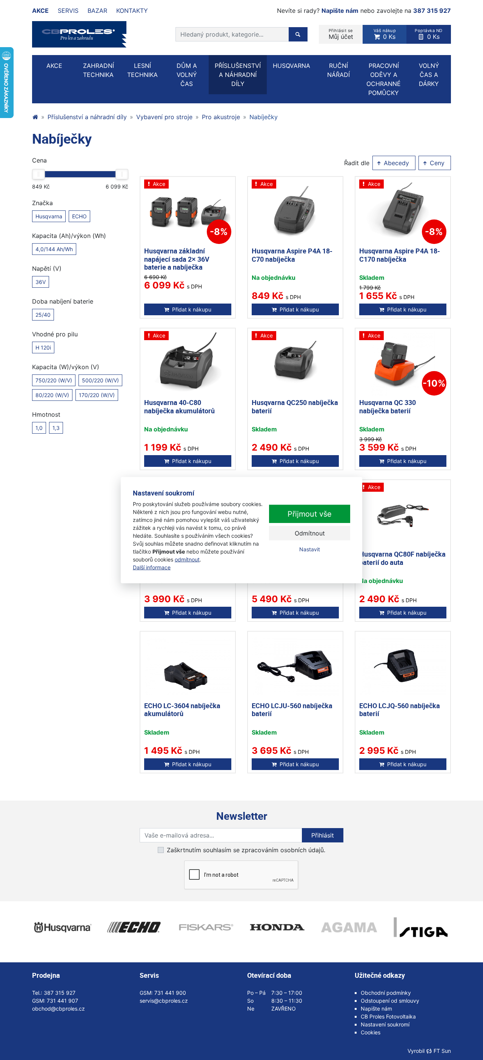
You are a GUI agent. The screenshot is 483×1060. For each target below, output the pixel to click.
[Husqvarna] (62, 927)
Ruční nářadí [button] (338, 70)
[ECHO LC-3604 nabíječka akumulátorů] (187, 666)
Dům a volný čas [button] (187, 74)
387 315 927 (432, 10)
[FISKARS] (205, 927)
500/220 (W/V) (100, 380)
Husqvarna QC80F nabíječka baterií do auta (402, 558)
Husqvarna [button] (291, 65)
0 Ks (385, 34)
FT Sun (442, 1051)
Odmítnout (310, 533)
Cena (39, 160)
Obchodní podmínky (386, 992)
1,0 (39, 428)
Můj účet (341, 34)
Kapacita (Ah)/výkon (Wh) (69, 235)
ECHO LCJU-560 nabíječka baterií (292, 709)
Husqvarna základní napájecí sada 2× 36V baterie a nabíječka (176, 259)
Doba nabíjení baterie (62, 301)
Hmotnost (46, 414)
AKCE (54, 65)
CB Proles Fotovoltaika (388, 1016)
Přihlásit (322, 835)
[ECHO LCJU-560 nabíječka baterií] (295, 666)
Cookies (370, 1032)
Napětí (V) (47, 268)
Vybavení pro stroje (164, 117)
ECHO (79, 216)
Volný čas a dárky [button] (429, 74)
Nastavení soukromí (385, 1024)
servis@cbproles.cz (164, 1000)
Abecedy (395, 163)
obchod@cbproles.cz (58, 1008)
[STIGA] (421, 927)
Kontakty (132, 10)
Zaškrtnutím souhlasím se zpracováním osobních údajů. (246, 850)
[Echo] (134, 927)
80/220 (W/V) (52, 395)
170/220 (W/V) (97, 395)
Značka (42, 203)
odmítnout (187, 559)
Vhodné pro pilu (55, 334)
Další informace (152, 567)
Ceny (436, 163)
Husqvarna (48, 216)
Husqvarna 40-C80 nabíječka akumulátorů (179, 406)
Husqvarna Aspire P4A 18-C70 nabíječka (292, 255)
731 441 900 (170, 992)
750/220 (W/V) (53, 380)
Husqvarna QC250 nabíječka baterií (295, 406)
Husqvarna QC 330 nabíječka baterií (387, 406)
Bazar (97, 10)
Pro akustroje (221, 117)
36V (40, 282)
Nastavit (309, 549)
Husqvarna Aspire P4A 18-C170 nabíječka (399, 255)
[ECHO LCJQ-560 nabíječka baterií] (402, 666)
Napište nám (339, 10)
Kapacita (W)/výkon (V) (65, 367)
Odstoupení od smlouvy (390, 1000)
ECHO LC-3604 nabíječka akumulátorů (182, 709)
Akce (40, 10)
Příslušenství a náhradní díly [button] (238, 74)
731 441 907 (62, 1000)
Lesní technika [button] (142, 70)
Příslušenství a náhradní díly (87, 117)
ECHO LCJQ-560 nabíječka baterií (399, 709)
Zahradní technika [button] (98, 70)
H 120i (43, 347)
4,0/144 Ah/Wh (54, 249)
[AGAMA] (349, 927)
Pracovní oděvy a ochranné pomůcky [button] (383, 79)
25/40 (43, 314)
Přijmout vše (310, 513)
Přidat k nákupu (191, 309)
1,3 (56, 428)
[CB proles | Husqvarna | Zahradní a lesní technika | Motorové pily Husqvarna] (35, 117)
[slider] (38, 174)
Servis (68, 10)
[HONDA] (277, 927)
